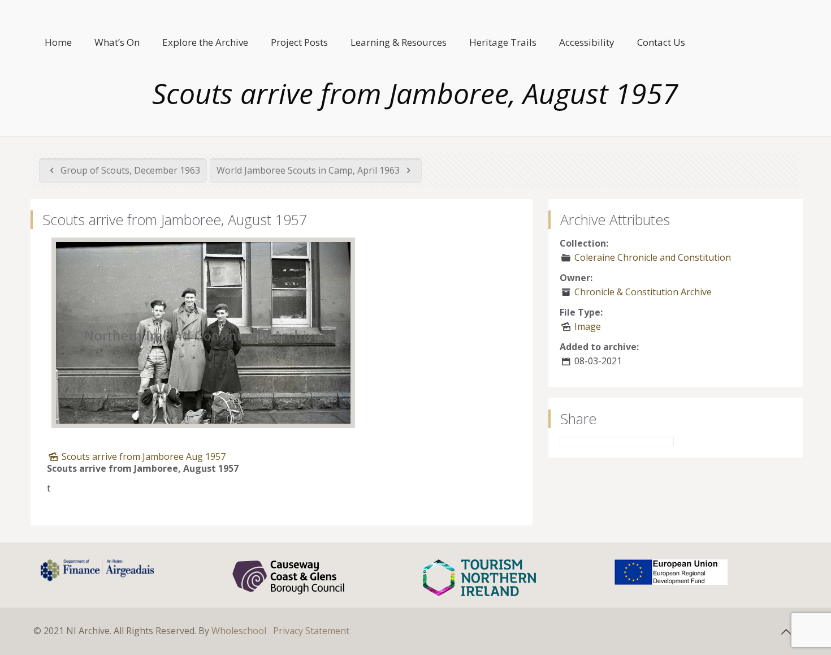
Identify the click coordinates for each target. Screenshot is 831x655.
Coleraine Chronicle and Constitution (652, 257)
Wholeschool (238, 630)
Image (587, 326)
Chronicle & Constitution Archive (643, 292)
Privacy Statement (311, 630)
